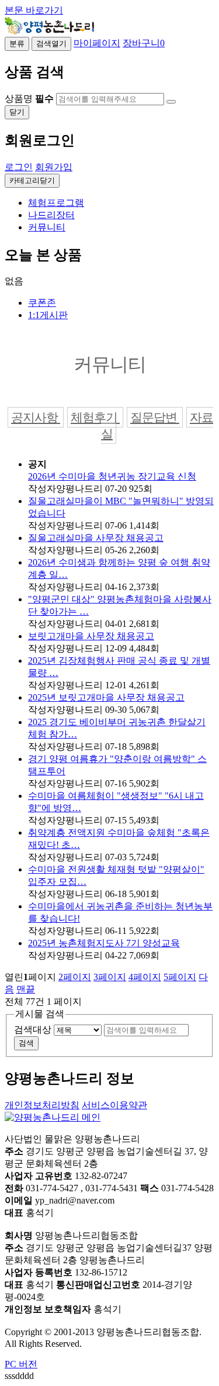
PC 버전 (21, 1364)
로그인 (19, 167)
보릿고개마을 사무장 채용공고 (91, 636)
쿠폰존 (42, 303)
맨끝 (25, 989)
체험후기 (95, 417)
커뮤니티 (46, 227)
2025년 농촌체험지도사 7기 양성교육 (104, 943)
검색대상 (32, 1030)
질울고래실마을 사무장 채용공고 (96, 538)
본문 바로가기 (34, 10)
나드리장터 (51, 215)
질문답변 (154, 417)
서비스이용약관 (114, 1105)
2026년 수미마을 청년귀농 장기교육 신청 (112, 476)
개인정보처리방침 (42, 1105)
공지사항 (35, 417)
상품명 (29, 99)
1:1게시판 (48, 315)
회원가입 (53, 167)
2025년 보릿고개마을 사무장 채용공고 (106, 697)
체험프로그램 (56, 203)
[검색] (171, 102)
